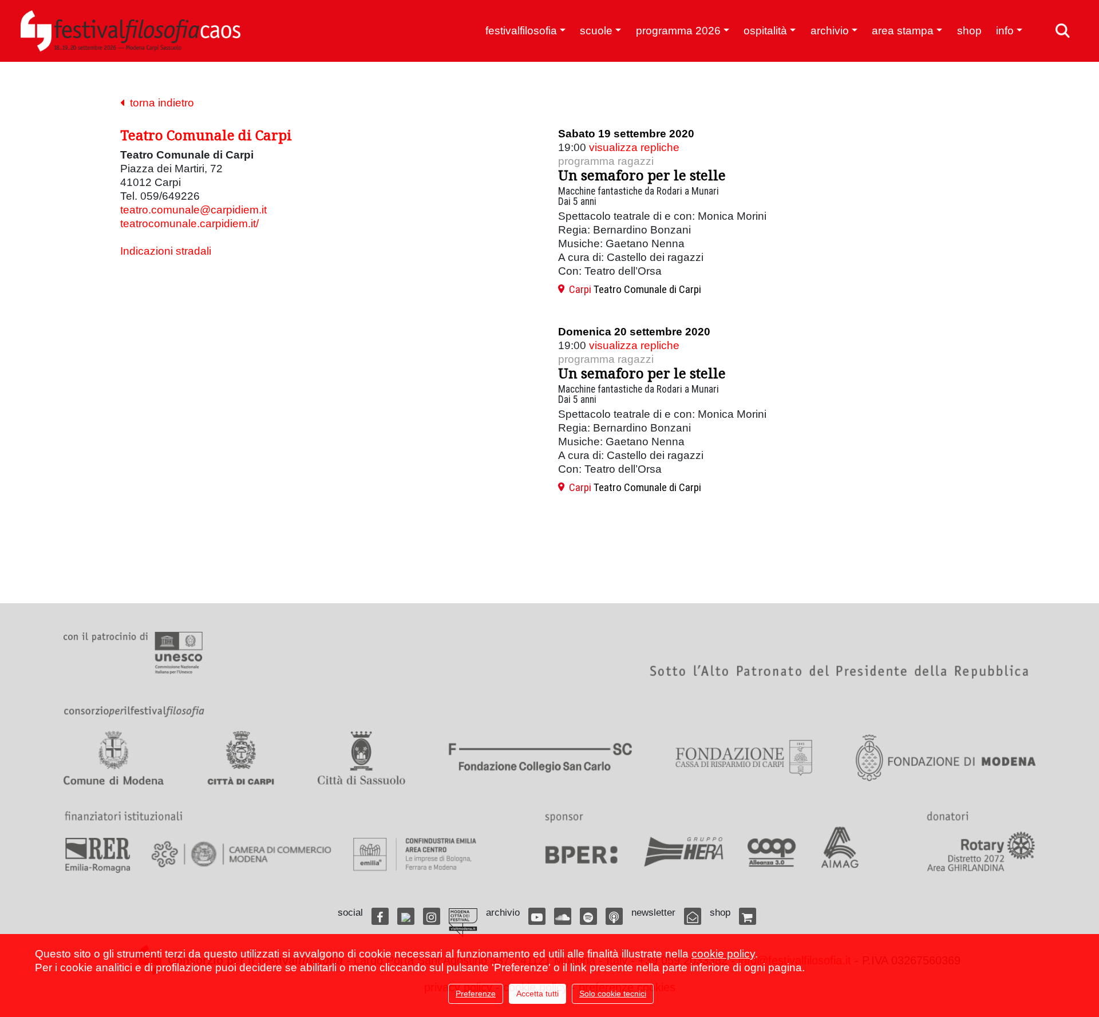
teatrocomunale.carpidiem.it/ (189, 223)
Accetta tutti (537, 993)
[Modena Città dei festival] (463, 922)
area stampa (903, 31)
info (1005, 31)
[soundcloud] (562, 916)
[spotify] (588, 916)
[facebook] (380, 916)
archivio (830, 31)
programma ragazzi (606, 161)
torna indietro (159, 103)
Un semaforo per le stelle (642, 174)
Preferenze (476, 993)
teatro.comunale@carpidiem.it (193, 210)
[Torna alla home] (130, 31)
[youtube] (536, 916)
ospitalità (765, 31)
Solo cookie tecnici (612, 993)
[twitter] (405, 916)
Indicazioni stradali (165, 251)
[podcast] (614, 916)
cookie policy (723, 954)
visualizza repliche (634, 147)
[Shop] (747, 916)
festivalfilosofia (521, 31)
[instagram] (431, 916)
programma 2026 (678, 31)
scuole (596, 31)
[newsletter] (692, 916)
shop (969, 31)
